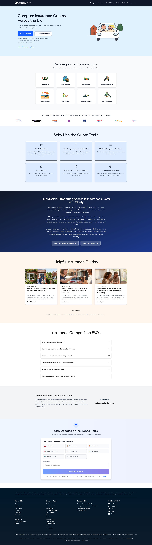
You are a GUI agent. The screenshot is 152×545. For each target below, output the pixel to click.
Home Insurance (50, 506)
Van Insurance (49, 508)
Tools (123, 2)
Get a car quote (26, 33)
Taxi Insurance (50, 528)
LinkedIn (113, 513)
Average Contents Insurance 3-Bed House (88, 506)
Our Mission (18, 506)
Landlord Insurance (51, 523)
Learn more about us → (90, 243)
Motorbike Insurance (51, 510)
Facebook (113, 503)
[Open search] (135, 2)
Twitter (112, 511)
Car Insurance (49, 503)
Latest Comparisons (20, 521)
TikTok (112, 508)
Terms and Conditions (21, 517)
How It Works (110, 2)
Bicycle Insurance (50, 519)
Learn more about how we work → (65, 243)
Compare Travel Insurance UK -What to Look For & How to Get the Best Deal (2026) (110, 290)
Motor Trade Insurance (52, 525)
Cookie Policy (18, 519)
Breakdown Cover (50, 517)
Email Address (46, 461)
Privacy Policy (103, 476)
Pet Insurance (49, 514)
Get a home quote (44, 33)
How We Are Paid (81, 510)
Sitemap (17, 523)
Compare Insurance (96, 3)
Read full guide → (31, 301)
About (16, 503)
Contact (129, 2)
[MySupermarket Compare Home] (23, 2)
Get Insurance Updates (76, 471)
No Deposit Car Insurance (83, 508)
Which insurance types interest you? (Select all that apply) (58, 441)
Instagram (113, 506)
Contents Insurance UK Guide (84, 503)
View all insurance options (26, 47)
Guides (118, 2)
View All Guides (76, 310)
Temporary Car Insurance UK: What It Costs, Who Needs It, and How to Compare (76, 290)
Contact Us (18, 512)
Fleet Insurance (50, 521)
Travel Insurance (50, 512)
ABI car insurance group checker (74, 234)
